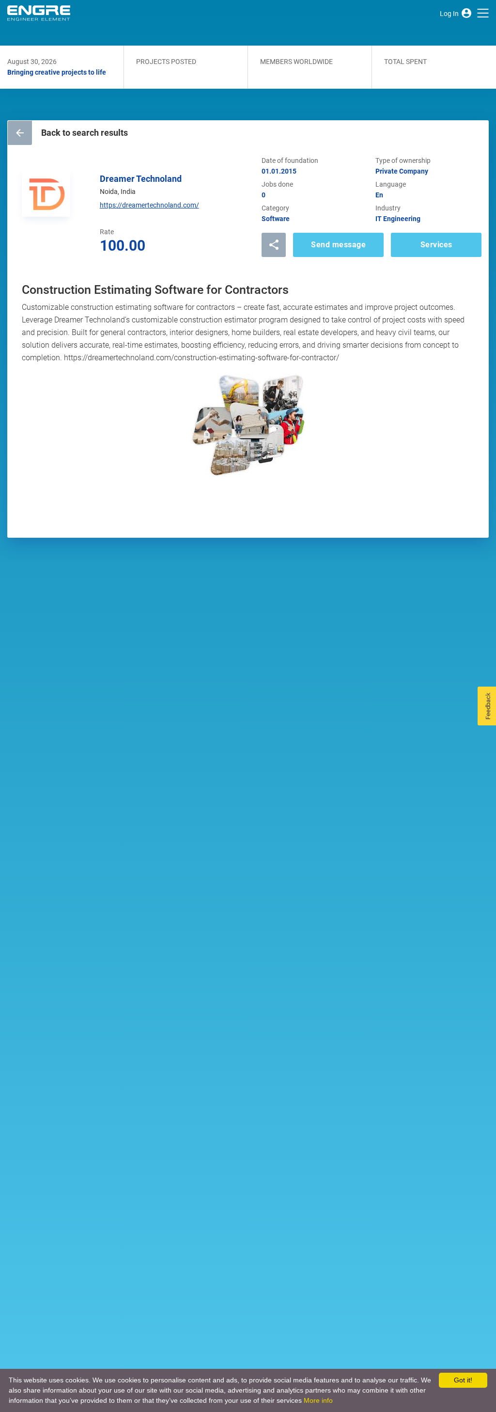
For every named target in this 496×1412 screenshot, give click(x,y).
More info (318, 1400)
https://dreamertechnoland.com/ (149, 205)
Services (436, 244)
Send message (338, 244)
